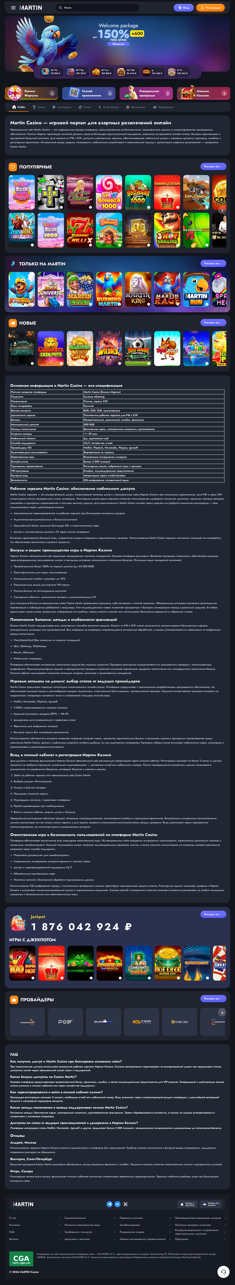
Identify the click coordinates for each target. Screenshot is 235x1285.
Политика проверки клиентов (200, 1225)
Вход (186, 8)
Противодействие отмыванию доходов (200, 1218)
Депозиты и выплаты (90, 1239)
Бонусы (34, 1239)
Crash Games (111, 107)
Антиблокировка (145, 1225)
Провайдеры (166, 107)
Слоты (41, 107)
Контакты (34, 1225)
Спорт (87, 107)
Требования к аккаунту (90, 1232)
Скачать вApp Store (190, 1204)
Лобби (21, 107)
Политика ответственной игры (90, 1225)
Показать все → (213, 166)
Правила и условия (145, 1218)
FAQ (34, 1232)
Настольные (138, 107)
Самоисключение (90, 1218)
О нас (34, 1218)
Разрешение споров (145, 1232)
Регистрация (213, 8)
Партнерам (200, 1239)
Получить (118, 44)
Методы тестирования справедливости (145, 1239)
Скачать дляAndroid (213, 1204)
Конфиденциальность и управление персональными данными (200, 1231)
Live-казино (64, 107)
